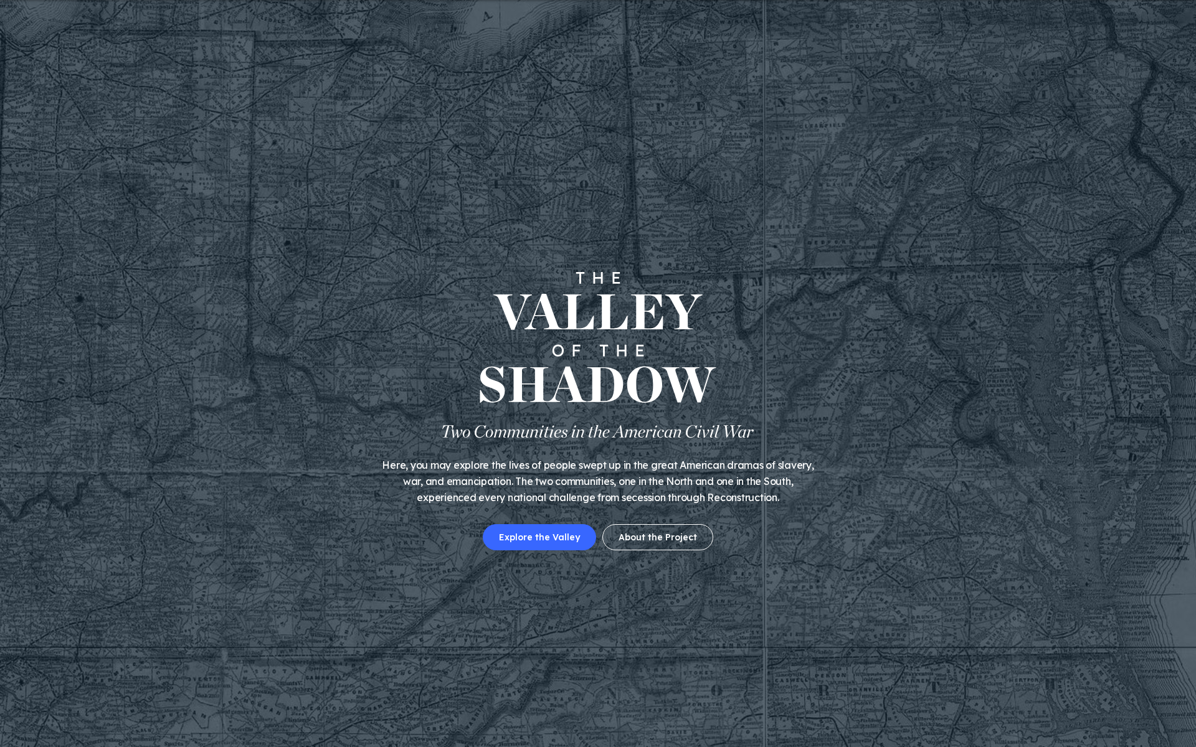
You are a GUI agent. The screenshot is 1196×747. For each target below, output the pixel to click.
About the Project (658, 537)
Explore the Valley (539, 537)
